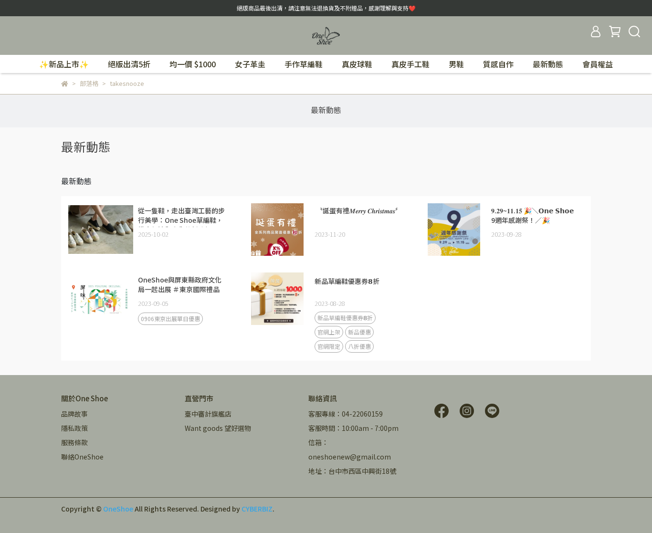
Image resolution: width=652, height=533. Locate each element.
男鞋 (456, 64)
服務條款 (74, 442)
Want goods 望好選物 (218, 428)
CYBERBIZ (257, 508)
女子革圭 (250, 64)
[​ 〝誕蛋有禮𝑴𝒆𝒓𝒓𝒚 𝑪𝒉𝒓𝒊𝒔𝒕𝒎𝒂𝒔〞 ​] (277, 229)
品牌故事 (74, 413)
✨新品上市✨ (64, 64)
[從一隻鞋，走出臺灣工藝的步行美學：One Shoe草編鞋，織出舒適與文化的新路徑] (100, 229)
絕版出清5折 (129, 64)
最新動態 (548, 64)
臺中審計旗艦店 (208, 413)
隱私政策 (74, 428)
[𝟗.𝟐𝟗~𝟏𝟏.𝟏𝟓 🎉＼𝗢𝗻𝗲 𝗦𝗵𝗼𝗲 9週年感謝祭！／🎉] (453, 229)
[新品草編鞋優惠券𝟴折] (277, 298)
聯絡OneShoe (82, 456)
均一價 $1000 (192, 64)
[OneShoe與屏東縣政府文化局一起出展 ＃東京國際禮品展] (100, 298)
